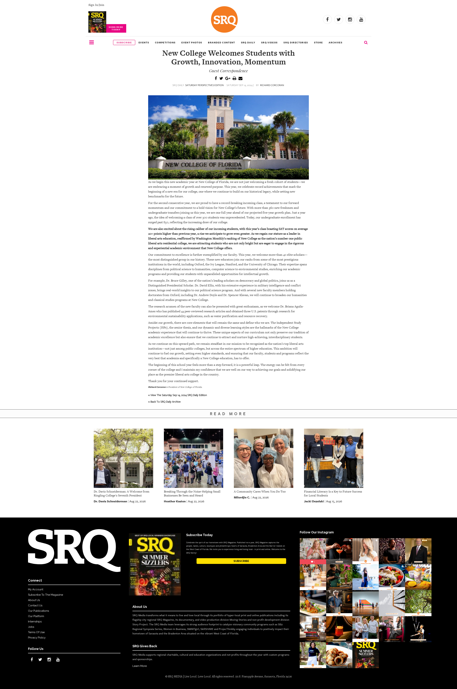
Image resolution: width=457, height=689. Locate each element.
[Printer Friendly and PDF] (234, 78)
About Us (34, 600)
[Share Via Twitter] (221, 78)
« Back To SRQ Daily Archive (164, 401)
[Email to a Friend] (240, 78)
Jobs (31, 627)
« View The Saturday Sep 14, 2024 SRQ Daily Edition (177, 395)
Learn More (139, 666)
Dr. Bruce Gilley (176, 280)
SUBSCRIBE (241, 561)
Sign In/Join (96, 5)
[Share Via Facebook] (216, 78)
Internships (35, 621)
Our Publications (38, 610)
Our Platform (36, 616)
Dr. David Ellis (204, 285)
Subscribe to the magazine (45, 594)
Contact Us (35, 605)
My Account (35, 589)
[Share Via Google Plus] (227, 78)
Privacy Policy (37, 637)
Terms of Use (36, 632)
